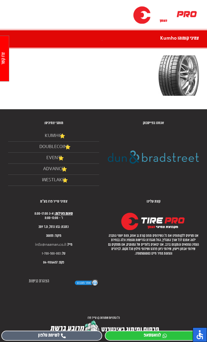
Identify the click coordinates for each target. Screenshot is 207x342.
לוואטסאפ (152, 335)
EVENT (53, 157)
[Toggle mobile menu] (8, 8)
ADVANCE (53, 169)
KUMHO (53, 135)
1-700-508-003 (51, 254)
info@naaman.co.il (50, 245)
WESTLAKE (53, 180)
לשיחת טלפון (49, 335)
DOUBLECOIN (53, 146)
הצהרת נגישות (39, 281)
